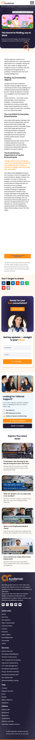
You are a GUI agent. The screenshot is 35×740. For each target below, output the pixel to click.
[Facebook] (3, 604)
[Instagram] (7, 604)
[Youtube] (20, 604)
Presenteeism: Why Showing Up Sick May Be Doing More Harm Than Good (16, 462)
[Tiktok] (11, 604)
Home (3, 7)
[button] (4, 283)
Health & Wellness (10, 7)
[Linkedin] (15, 604)
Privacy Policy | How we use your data (17, 734)
